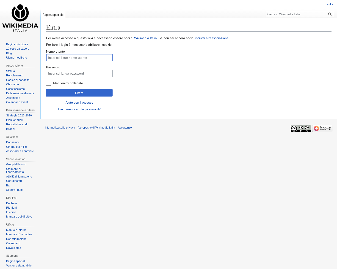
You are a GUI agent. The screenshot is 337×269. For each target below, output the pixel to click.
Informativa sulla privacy (60, 127)
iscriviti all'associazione (212, 38)
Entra (79, 93)
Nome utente (55, 51)
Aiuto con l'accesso (79, 102)
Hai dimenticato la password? (79, 109)
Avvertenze (125, 127)
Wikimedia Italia (145, 38)
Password (53, 67)
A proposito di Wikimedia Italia (96, 127)
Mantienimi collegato (68, 83)
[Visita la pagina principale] (20, 18)
